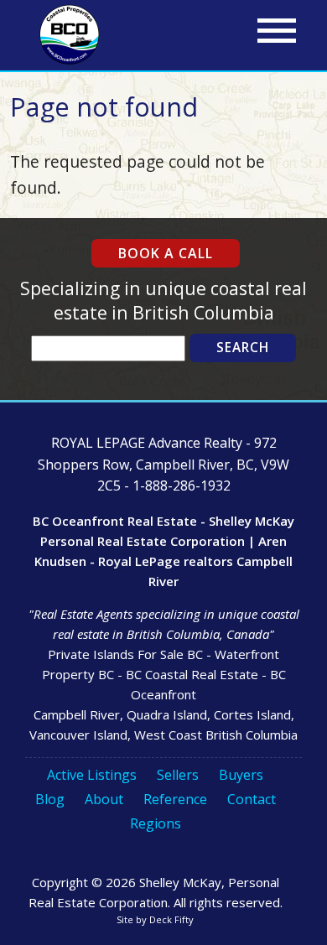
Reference (175, 799)
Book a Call (165, 253)
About (104, 799)
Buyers (241, 775)
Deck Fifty (171, 919)
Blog (50, 799)
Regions (155, 823)
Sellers (178, 775)
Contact (251, 799)
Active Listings (92, 775)
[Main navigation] (276, 31)
